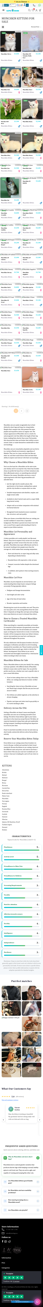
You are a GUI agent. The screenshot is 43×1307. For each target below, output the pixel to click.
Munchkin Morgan (6, 343)
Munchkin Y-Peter (28, 300)
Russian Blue (6, 809)
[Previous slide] (3, 1120)
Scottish (4, 814)
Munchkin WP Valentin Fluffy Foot (27, 56)
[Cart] (40, 10)
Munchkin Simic (27, 89)
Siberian (4, 819)
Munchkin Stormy (6, 272)
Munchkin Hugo (27, 343)
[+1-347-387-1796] (35, 5)
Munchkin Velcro (6, 54)
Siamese (4, 817)
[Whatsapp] (39, 5)
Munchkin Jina (5, 168)
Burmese (5, 785)
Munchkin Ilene (5, 370)
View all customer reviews (10, 1100)
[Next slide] (39, 1120)
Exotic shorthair (7, 793)
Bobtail (4, 775)
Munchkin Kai (5, 200)
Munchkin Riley (5, 155)
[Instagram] (5, 1242)
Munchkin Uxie (5, 89)
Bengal (4, 780)
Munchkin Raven (28, 155)
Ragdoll (4, 806)
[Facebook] (3, 1241)
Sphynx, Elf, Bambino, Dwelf (11, 822)
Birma (4, 783)
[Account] (36, 10)
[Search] (29, 10)
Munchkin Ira (27, 356)
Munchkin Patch (6, 287)
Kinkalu (4, 830)
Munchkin (5, 798)
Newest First (36, 27)
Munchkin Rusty (27, 121)
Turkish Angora (7, 824)
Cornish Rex (6, 788)
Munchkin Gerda (28, 389)
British (4, 772)
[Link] (3, 10)
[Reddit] (9, 1241)
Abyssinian (5, 770)
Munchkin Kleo (5, 328)
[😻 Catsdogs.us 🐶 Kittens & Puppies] (12, 10)
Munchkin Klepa (27, 315)
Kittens (7, 765)
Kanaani (4, 827)
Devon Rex (5, 791)
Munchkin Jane (27, 168)
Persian (4, 804)
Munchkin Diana (6, 315)
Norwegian (5, 801)
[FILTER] (41, 653)
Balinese (5, 777)
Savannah (5, 811)
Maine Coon (5, 796)
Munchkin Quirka (28, 287)
